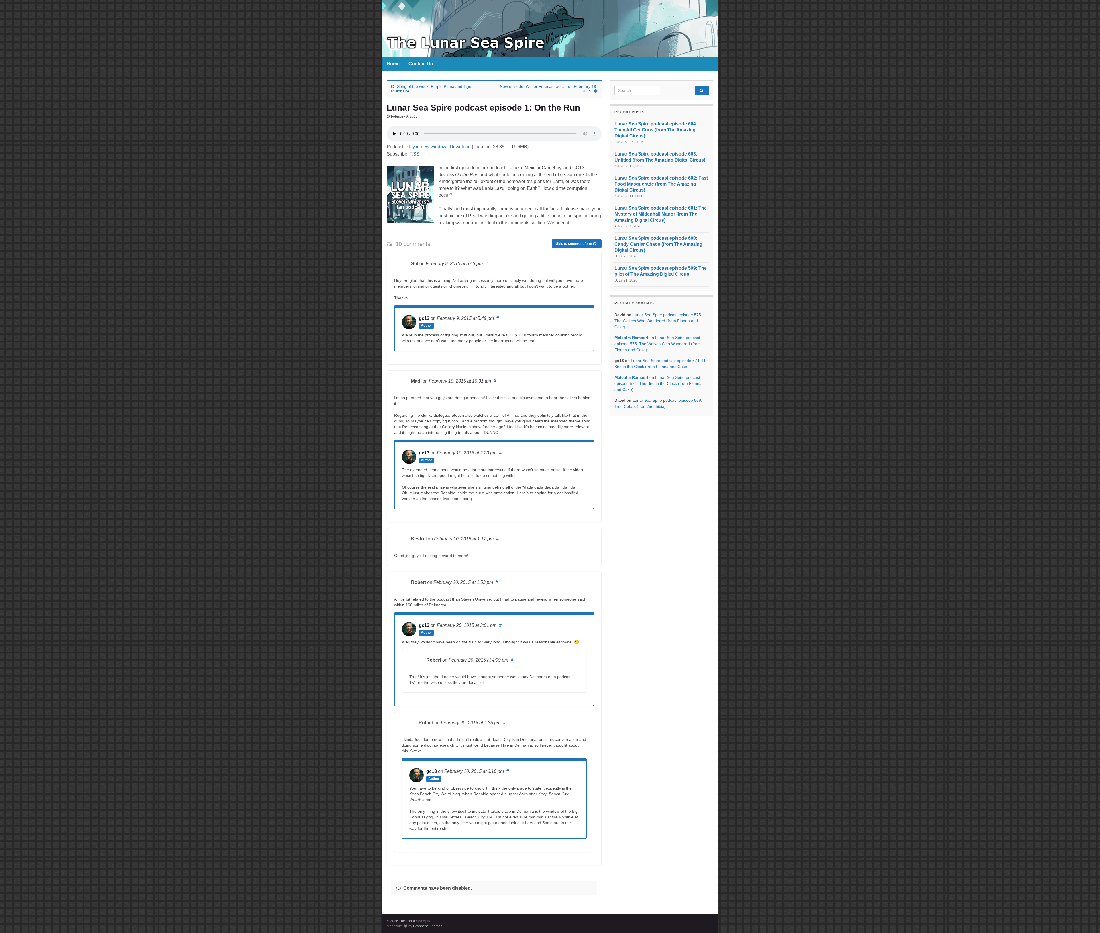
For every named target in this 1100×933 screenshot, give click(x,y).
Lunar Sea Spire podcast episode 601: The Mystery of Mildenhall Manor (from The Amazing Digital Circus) (660, 214)
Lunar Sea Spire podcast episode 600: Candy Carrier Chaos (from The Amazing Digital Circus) (658, 244)
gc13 (424, 318)
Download (460, 146)
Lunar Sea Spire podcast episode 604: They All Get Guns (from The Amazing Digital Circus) (655, 129)
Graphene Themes (427, 926)
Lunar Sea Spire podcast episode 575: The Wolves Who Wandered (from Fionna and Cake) (658, 320)
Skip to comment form (574, 244)
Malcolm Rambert (631, 337)
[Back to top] (1087, 920)
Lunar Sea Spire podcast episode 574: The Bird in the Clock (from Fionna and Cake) (658, 383)
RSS (414, 153)
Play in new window (426, 146)
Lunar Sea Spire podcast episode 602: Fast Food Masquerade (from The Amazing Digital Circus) (661, 184)
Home (393, 63)
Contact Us (420, 63)
